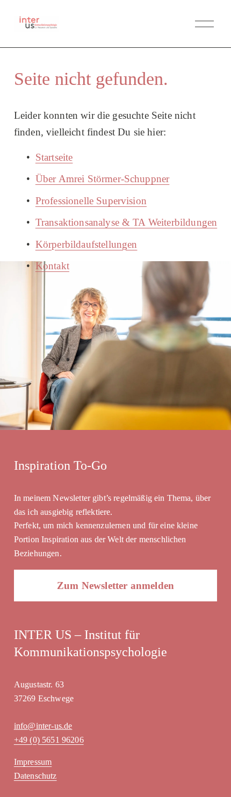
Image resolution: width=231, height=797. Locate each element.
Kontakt (52, 265)
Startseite (54, 157)
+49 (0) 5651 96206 (49, 739)
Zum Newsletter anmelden (115, 585)
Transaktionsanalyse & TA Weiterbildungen (126, 222)
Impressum (33, 761)
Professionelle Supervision (91, 200)
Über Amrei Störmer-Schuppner (102, 178)
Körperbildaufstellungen (86, 244)
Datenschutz (35, 775)
